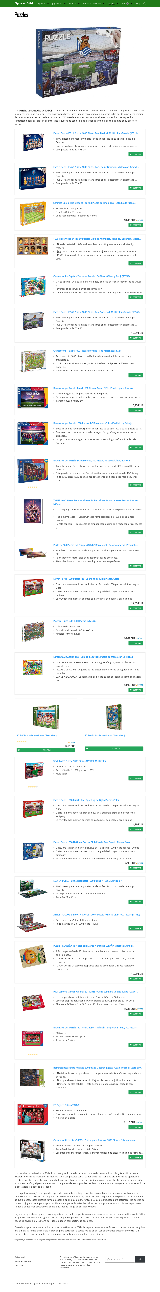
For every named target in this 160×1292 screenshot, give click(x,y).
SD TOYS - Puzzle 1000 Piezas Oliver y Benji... (37, 735)
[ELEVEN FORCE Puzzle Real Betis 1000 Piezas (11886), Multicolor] (32, 889)
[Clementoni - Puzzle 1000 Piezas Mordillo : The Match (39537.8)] (32, 361)
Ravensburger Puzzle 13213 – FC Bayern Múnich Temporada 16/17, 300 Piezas (95, 1027)
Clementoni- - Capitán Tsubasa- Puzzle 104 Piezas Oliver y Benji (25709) (91, 276)
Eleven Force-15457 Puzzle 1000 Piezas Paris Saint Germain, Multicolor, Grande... (96, 166)
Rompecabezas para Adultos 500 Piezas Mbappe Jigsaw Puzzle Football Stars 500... (97, 1067)
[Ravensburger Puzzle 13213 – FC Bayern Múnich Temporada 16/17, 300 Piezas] (32, 1038)
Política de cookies (23, 1261)
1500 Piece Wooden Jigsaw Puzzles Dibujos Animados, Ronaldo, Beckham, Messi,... (97, 238)
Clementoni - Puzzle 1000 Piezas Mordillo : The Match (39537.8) (86, 350)
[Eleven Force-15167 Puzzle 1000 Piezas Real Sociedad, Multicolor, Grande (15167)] (32, 321)
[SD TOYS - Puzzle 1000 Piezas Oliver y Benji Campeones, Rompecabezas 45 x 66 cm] (46, 717)
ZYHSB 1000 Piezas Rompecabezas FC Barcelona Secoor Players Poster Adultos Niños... (95, 502)
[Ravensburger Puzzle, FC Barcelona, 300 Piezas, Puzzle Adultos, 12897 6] (32, 471)
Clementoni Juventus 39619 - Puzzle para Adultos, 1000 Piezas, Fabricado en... (94, 1140)
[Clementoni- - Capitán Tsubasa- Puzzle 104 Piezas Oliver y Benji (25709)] (32, 286)
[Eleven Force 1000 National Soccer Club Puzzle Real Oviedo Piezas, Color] (32, 851)
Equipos (41, 3)
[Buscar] (140, 1259)
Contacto (19, 1265)
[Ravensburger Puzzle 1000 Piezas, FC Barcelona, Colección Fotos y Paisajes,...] (32, 433)
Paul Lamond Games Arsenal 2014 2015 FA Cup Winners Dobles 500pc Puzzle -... (95, 991)
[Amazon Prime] (139, 220)
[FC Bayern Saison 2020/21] (32, 1114)
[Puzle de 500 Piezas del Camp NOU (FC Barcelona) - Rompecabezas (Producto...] (32, 553)
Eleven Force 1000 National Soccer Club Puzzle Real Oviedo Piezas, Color (92, 842)
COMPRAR (137, 154)
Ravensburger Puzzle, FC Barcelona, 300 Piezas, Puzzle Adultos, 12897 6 (91, 460)
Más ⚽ (125, 3)
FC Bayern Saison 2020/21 (67, 1105)
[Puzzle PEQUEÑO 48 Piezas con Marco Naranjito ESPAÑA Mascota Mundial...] (32, 956)
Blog (138, 3)
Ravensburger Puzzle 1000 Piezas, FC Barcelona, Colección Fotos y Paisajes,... (94, 423)
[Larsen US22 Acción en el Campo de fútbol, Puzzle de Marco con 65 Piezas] (32, 667)
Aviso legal (20, 1257)
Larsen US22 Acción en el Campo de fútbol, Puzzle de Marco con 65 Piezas (93, 656)
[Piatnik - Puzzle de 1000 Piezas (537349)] (32, 631)
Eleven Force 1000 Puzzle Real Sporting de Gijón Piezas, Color (86, 578)
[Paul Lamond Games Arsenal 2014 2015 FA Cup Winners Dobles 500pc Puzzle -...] (32, 1002)
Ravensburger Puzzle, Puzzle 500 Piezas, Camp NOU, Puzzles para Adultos (93, 388)
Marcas (72, 3)
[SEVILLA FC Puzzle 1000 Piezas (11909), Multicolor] (32, 771)
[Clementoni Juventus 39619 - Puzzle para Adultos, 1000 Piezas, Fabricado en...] (32, 1150)
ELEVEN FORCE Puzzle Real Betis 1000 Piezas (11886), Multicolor (87, 880)
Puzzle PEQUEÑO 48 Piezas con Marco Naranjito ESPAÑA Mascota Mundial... (93, 945)
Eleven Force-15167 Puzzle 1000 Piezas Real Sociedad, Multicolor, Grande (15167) (96, 312)
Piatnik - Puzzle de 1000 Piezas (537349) (74, 620)
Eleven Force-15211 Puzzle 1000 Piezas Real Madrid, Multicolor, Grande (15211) (95, 133)
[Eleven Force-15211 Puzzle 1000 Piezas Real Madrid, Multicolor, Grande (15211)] (32, 142)
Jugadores (57, 3)
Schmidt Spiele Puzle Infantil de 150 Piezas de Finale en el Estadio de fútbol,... (94, 202)
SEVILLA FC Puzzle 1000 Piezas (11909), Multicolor (79, 760)
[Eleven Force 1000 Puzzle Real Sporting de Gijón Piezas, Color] (32, 588)
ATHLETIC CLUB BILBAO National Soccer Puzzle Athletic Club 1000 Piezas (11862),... (97, 914)
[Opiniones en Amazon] (33, 487)
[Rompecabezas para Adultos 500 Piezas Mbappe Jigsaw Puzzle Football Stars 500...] (32, 1078)
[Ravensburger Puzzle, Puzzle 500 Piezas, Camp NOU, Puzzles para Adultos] (32, 397)
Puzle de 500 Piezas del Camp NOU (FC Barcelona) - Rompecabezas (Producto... (95, 545)
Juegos (111, 3)
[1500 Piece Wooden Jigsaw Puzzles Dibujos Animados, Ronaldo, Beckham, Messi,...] (32, 246)
